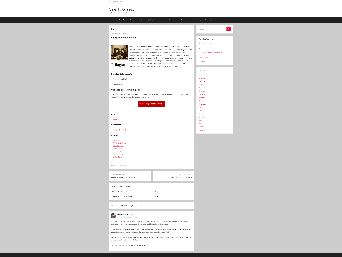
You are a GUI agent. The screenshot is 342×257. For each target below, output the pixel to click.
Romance (172, 20)
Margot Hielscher (119, 154)
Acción (141, 20)
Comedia (122, 20)
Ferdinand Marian (119, 143)
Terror (163, 20)
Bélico (201, 84)
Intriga (201, 110)
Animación (202, 78)
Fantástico (209, 20)
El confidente (203, 57)
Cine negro (202, 91)
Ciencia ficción (204, 88)
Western (202, 130)
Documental (185, 20)
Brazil (155, 191)
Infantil (201, 107)
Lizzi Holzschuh (119, 151)
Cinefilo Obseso (121, 9)
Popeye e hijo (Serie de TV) (122, 196)
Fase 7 (155, 196)
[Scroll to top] (338, 253)
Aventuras (197, 20)
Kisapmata (202, 61)
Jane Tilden (117, 149)
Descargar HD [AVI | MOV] (152, 104)
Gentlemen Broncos (119, 191)
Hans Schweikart (119, 130)
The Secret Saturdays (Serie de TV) (211, 53)
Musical (201, 114)
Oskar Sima (117, 157)
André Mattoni (118, 140)
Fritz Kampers (118, 146)
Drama (111, 20)
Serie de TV (152, 20)
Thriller (131, 20)
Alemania (116, 120)
